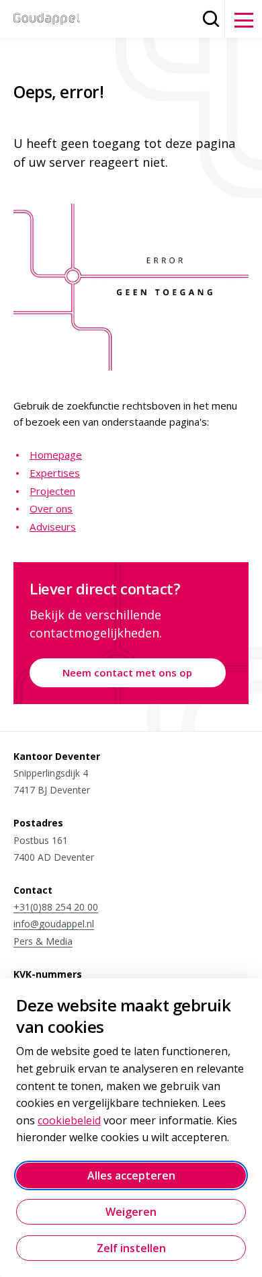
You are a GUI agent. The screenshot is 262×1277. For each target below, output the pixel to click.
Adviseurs (53, 526)
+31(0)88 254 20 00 (55, 906)
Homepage (56, 454)
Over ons (51, 508)
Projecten (52, 491)
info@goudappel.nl (53, 923)
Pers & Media (43, 941)
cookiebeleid (69, 1120)
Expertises (55, 472)
